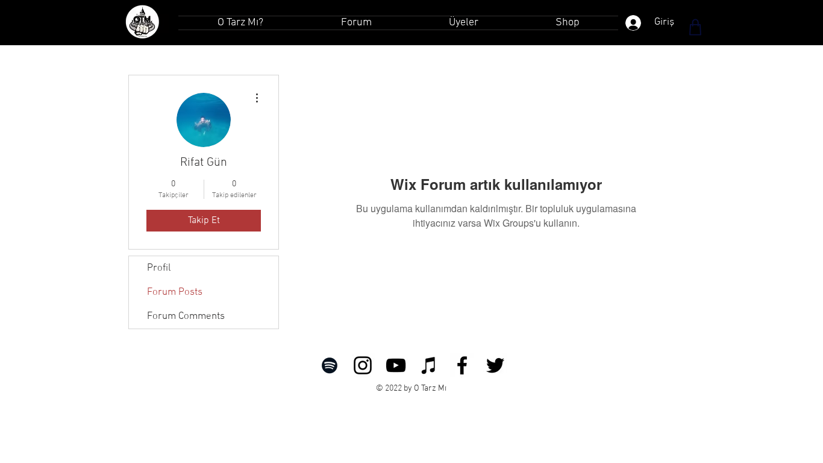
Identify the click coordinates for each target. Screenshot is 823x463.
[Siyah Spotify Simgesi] (330, 365)
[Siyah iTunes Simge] (429, 365)
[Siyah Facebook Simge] (462, 365)
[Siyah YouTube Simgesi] (396, 365)
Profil (159, 268)
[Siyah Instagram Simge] (363, 365)
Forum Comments (186, 316)
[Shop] (695, 27)
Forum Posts (174, 292)
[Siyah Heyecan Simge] (495, 365)
